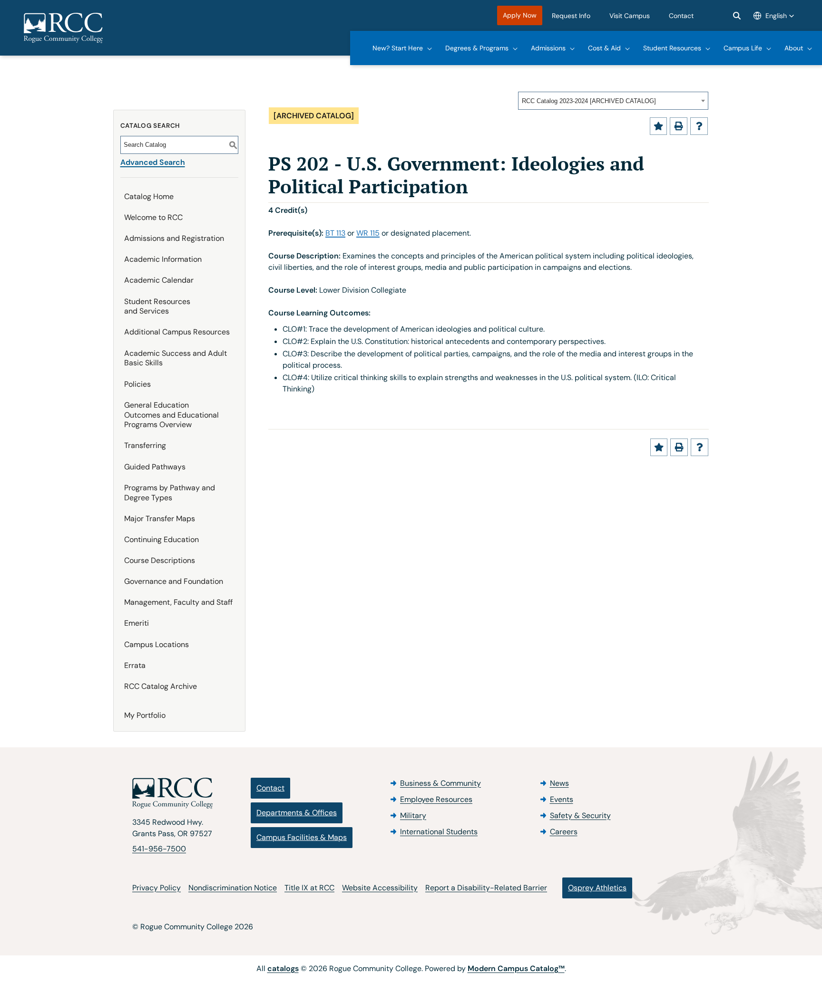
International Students (439, 832)
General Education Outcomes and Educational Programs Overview (171, 415)
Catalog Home (149, 196)
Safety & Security (580, 815)
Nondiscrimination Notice (232, 888)
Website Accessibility (380, 888)
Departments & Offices (296, 813)
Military (413, 815)
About (793, 48)
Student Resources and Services (157, 306)
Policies (137, 384)
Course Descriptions (159, 560)
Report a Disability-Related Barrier (486, 888)
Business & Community (440, 783)
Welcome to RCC (153, 217)
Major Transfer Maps (159, 519)
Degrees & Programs (477, 48)
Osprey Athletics (597, 888)
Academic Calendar (159, 280)
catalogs (283, 968)
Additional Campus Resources (177, 332)
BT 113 (335, 233)
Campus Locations (156, 644)
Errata (135, 665)
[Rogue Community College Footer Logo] (172, 793)
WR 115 (368, 233)
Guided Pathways (155, 467)
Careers (563, 832)
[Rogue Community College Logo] (63, 28)
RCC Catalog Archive (160, 686)
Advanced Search (152, 162)
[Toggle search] (736, 15)
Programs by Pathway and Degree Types (169, 493)
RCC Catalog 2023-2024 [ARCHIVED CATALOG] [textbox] (589, 101)
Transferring (145, 445)
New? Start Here (397, 48)
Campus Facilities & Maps (301, 837)
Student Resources (672, 48)
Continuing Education (161, 539)
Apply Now (520, 15)
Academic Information (163, 259)
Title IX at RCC (309, 888)
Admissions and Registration (174, 238)
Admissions (548, 48)
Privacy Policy (156, 888)
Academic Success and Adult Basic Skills (175, 358)
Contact (681, 15)
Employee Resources (436, 799)
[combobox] (613, 101)
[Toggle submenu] (430, 48)
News (559, 783)
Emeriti (136, 623)
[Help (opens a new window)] (699, 126)
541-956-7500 (159, 849)
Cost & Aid (604, 48)
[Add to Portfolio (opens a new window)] (658, 126)
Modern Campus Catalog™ (516, 968)
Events (561, 799)
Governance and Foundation (173, 581)
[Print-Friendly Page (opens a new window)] (678, 126)
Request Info (571, 15)
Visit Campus (629, 15)
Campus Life (743, 48)
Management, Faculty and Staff (178, 602)
